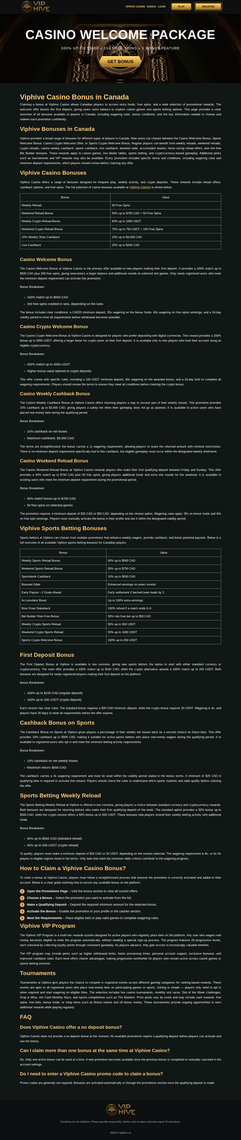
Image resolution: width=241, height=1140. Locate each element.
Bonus (151, 6)
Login (161, 6)
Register (208, 6)
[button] (233, 1121)
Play (181, 6)
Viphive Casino (135, 6)
